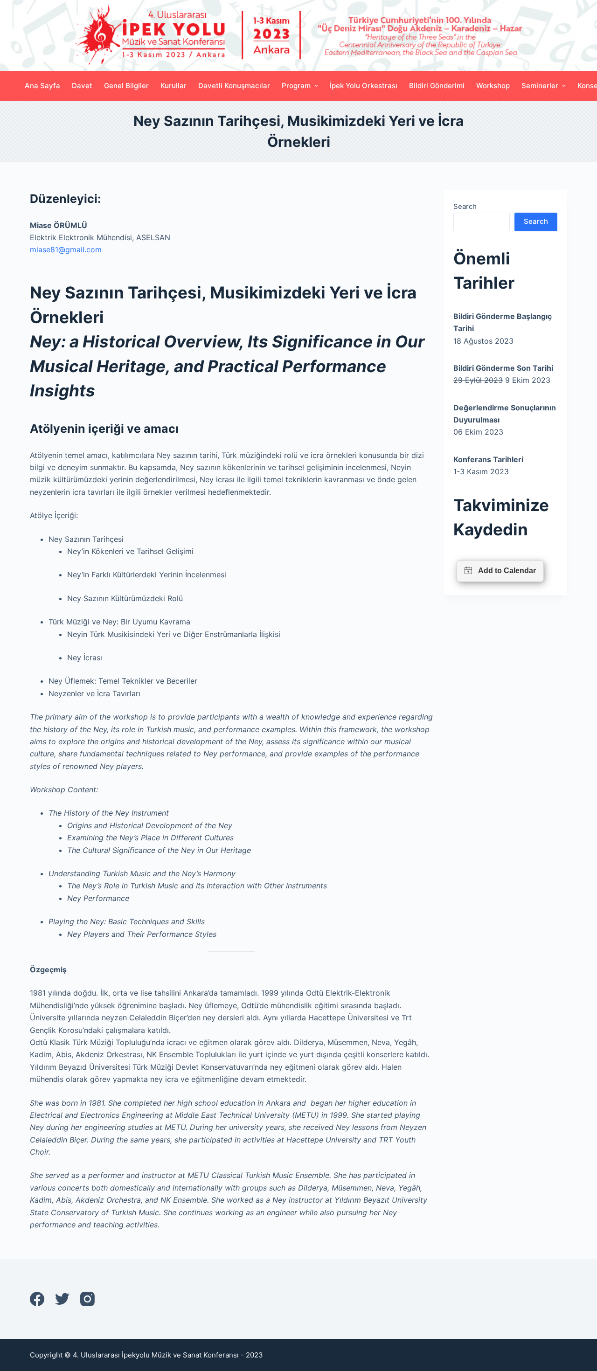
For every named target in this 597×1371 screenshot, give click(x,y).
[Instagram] (87, 1299)
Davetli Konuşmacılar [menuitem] (234, 85)
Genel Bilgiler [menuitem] (126, 85)
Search (465, 206)
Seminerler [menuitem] (539, 85)
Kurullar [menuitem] (173, 85)
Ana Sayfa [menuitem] (42, 85)
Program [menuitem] (296, 85)
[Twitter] (62, 1299)
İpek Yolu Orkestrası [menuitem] (363, 85)
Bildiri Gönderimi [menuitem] (437, 85)
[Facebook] (37, 1299)
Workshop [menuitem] (493, 85)
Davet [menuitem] (82, 85)
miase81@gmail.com (66, 249)
